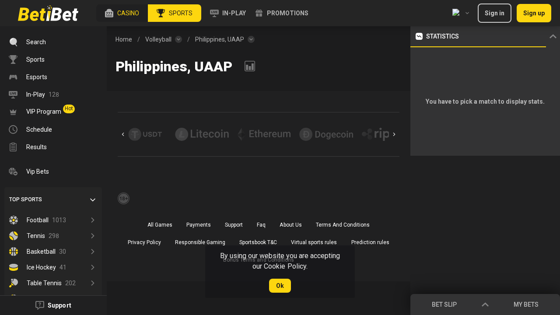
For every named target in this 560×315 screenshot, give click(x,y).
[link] (48, 13)
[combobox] (460, 13)
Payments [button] (198, 225)
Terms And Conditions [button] (343, 225)
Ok (280, 285)
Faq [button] (261, 225)
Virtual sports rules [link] (314, 242)
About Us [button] (290, 225)
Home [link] (124, 39)
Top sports (25, 199)
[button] (122, 13)
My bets (526, 304)
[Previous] (123, 134)
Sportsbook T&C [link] (258, 242)
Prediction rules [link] (370, 242)
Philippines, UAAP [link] (219, 39)
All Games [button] (159, 225)
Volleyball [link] (158, 39)
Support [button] (234, 225)
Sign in (494, 13)
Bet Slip (444, 304)
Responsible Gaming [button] (200, 242)
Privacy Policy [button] (144, 242)
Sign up (534, 13)
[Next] (394, 134)
